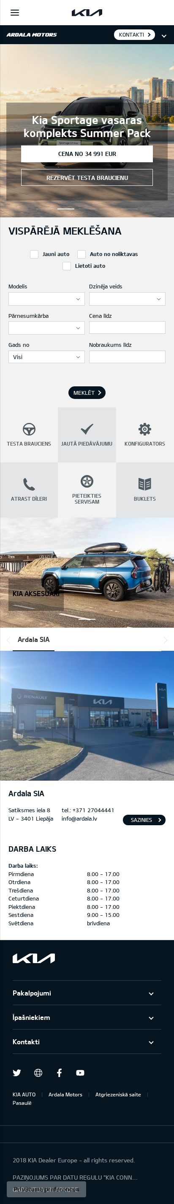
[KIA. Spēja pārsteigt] (34, 958)
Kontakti (26, 1042)
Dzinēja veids (105, 286)
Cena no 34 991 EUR (87, 153)
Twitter (17, 1073)
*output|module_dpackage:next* (164, 640)
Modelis (17, 286)
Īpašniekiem (31, 1017)
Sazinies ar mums (141, 821)
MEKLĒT (84, 392)
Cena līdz (100, 315)
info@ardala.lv (79, 818)
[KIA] (87, 12)
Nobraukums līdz (110, 344)
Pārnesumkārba (28, 315)
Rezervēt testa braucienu (87, 177)
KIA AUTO (24, 1094)
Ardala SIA (33, 639)
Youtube (80, 1073)
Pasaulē (22, 1103)
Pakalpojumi (32, 993)
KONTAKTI (131, 34)
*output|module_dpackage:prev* (10, 640)
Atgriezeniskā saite (118, 1094)
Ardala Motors (65, 1094)
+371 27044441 (93, 810)
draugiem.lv (38, 1073)
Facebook (59, 1073)
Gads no (18, 344)
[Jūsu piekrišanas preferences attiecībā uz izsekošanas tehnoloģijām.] (46, 1189)
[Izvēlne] (14, 12)
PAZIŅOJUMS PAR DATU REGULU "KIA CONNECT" (76, 1177)
